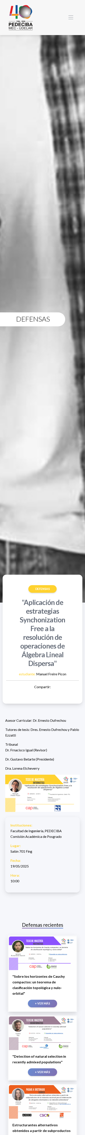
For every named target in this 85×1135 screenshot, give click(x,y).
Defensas (42, 589)
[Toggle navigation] (70, 17)
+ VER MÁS (42, 1003)
